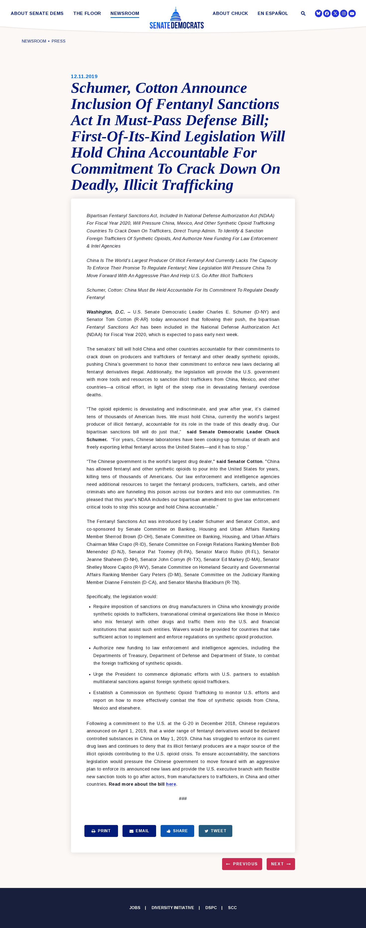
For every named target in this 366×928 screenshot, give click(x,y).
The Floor (87, 13)
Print (104, 831)
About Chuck (230, 13)
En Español (273, 13)
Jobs (134, 908)
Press (58, 41)
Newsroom (125, 13)
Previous (245, 864)
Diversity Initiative (173, 908)
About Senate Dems (37, 13)
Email (142, 831)
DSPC (211, 908)
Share (180, 831)
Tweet (218, 831)
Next (277, 864)
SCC (232, 908)
